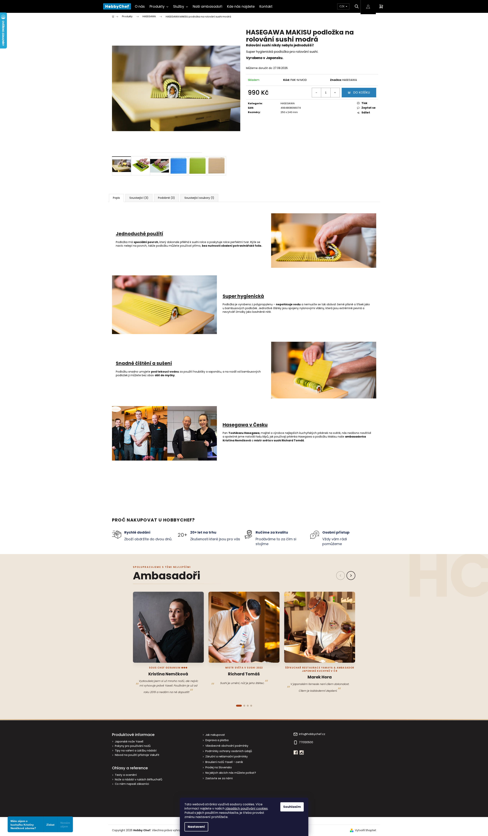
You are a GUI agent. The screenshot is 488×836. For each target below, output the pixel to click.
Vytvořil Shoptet (365, 830)
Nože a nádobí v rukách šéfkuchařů (138, 779)
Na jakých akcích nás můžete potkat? (230, 773)
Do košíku (361, 92)
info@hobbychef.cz (312, 734)
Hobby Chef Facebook (295, 752)
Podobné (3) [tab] (166, 198)
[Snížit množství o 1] (316, 92)
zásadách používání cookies (246, 808)
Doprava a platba (217, 740)
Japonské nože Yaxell (129, 741)
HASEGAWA (349, 80)
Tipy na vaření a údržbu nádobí (135, 750)
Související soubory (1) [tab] (199, 198)
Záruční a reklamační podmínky (226, 756)
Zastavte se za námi (219, 778)
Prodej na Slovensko (218, 767)
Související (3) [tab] (138, 198)
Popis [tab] (116, 198)
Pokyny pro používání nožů (133, 746)
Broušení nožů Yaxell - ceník (224, 762)
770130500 (306, 742)
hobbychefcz (301, 752)
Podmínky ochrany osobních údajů (228, 751)
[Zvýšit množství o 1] (335, 92)
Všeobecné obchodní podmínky (226, 746)
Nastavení (196, 827)
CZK (342, 6)
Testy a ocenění (126, 775)
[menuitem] (140, 6)
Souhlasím (292, 807)
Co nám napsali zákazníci (132, 784)
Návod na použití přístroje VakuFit (137, 755)
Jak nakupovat (215, 735)
